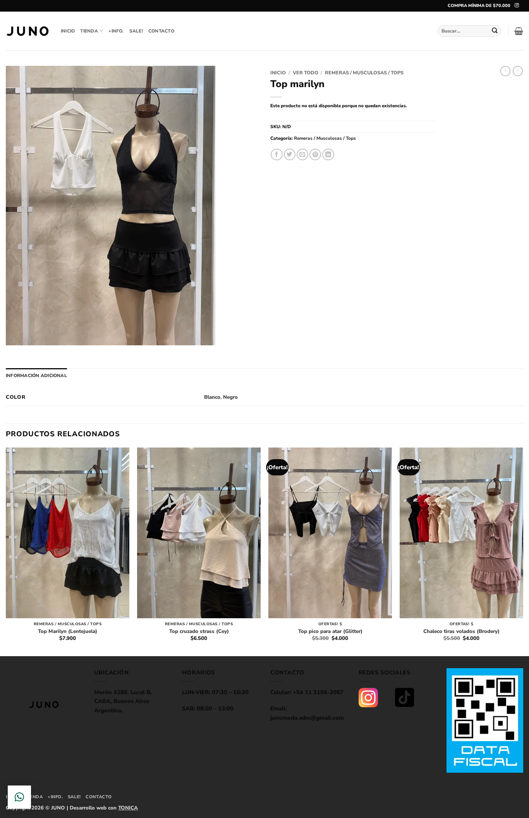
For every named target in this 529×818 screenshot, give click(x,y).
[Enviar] (495, 31)
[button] (518, 30)
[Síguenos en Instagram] (517, 5)
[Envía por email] (302, 155)
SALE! (136, 31)
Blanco (212, 397)
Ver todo (305, 72)
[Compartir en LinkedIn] (328, 155)
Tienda (89, 31)
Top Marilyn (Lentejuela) (67, 631)
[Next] (523, 551)
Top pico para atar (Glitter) (330, 631)
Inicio (278, 72)
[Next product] (505, 71)
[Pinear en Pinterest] (315, 155)
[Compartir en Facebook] (276, 155)
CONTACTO (161, 31)
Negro (230, 397)
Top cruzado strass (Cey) (199, 631)
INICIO (68, 31)
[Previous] (6, 551)
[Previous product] (518, 71)
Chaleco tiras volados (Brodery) (461, 631)
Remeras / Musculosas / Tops (364, 72)
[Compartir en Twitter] (289, 155)
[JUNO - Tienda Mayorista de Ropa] (27, 31)
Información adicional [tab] (36, 375)
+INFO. (116, 31)
